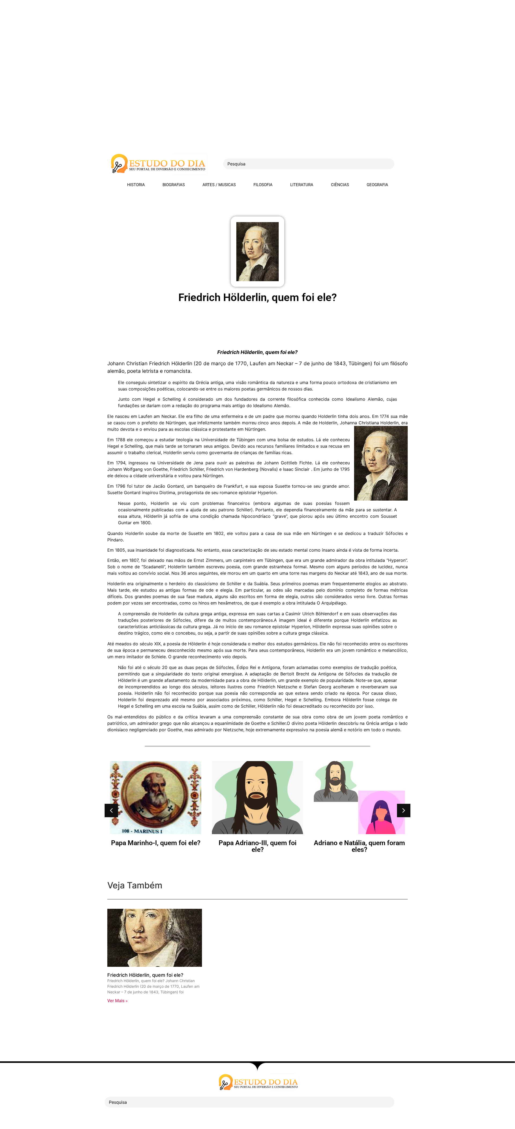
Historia (136, 184)
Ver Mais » (117, 1000)
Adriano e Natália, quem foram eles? (359, 846)
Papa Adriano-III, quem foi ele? (258, 846)
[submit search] (403, 164)
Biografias (174, 184)
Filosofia (263, 184)
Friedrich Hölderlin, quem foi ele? (145, 975)
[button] (111, 810)
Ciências (340, 184)
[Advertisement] (161, 37)
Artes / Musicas (219, 184)
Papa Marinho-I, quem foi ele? (155, 843)
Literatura (301, 184)
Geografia (377, 184)
